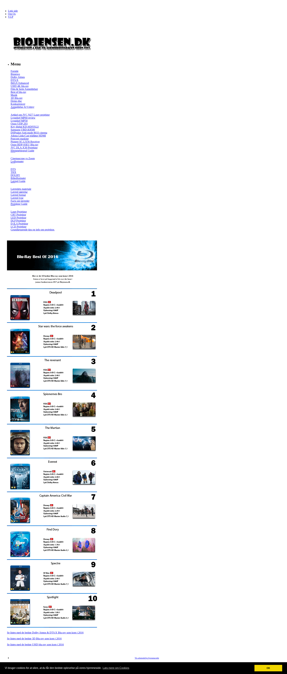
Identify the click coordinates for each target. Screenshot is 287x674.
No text (5, 4)
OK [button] (268, 668)
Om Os (12, 13)
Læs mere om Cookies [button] (116, 668)
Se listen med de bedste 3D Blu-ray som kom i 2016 (34, 638)
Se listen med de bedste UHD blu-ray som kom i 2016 (35, 644)
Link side (13, 10)
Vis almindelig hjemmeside (147, 658)
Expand (13, 111)
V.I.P (10, 16)
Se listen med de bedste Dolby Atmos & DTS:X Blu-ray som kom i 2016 (45, 632)
